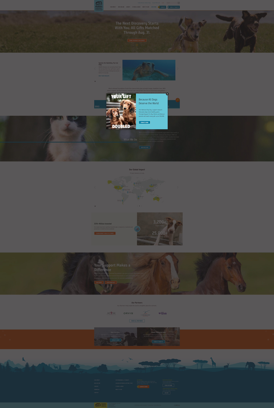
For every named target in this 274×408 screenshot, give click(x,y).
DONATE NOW (144, 122)
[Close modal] (167, 93)
